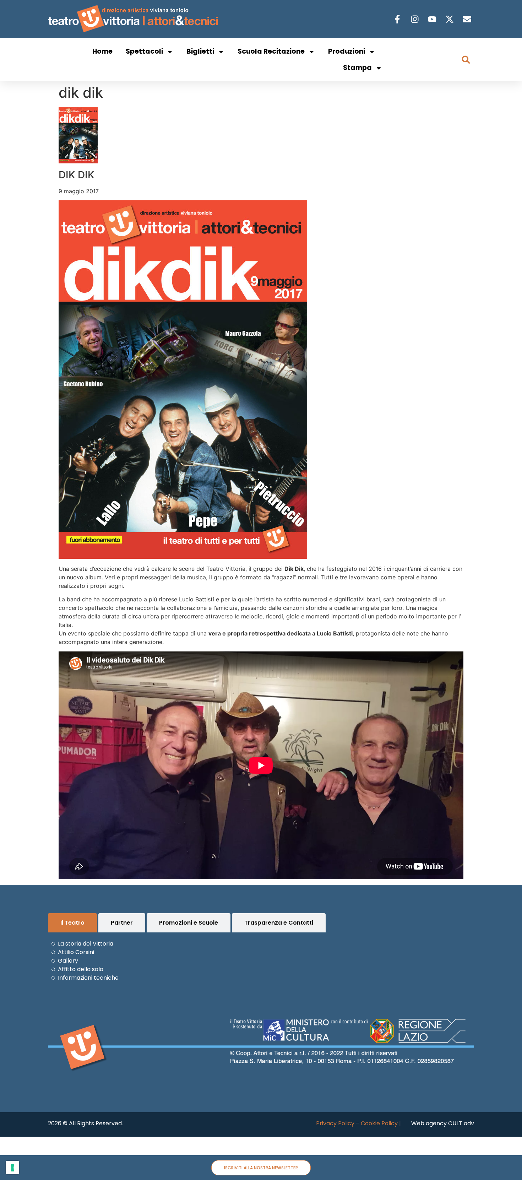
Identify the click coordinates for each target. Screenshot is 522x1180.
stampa (357, 67)
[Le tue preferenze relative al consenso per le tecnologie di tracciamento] (12, 1167)
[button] (466, 60)
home (102, 51)
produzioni (346, 51)
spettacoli (144, 51)
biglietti (200, 51)
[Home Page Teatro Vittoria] (134, 19)
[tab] (72, 922)
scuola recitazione (271, 51)
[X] (450, 19)
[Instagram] (415, 19)
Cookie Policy (379, 1123)
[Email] (468, 19)
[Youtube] (433, 19)
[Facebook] (398, 19)
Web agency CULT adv (442, 1123)
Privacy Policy (335, 1123)
